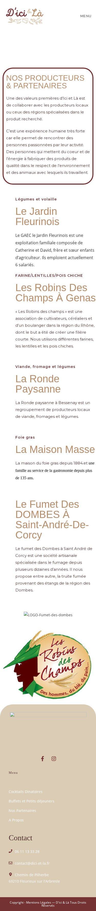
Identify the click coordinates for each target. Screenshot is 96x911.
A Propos (16, 820)
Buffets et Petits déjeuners (31, 801)
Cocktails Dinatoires (25, 791)
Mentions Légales (38, 902)
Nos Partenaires (22, 810)
